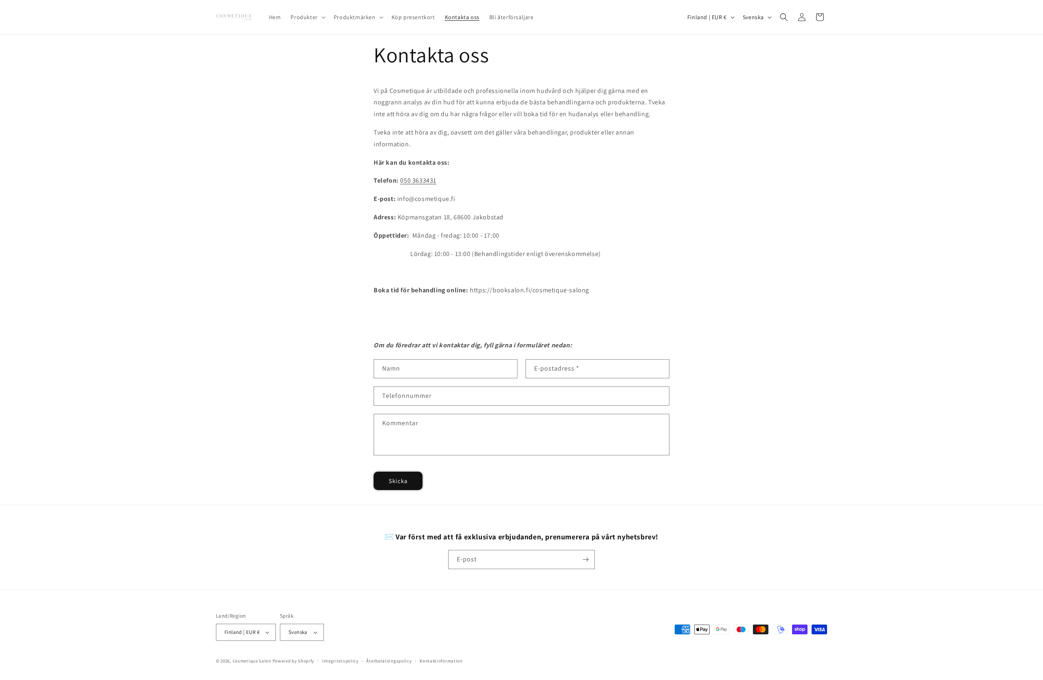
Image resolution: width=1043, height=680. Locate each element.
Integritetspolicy (340, 661)
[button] (307, 17)
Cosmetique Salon (252, 661)
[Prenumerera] (585, 559)
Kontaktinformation (441, 661)
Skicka (398, 481)
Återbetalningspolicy (388, 661)
